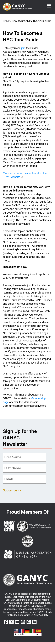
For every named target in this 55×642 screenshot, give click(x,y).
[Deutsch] (27, 631)
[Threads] (29, 621)
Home (6, 21)
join (23, 48)
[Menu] (49, 6)
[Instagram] (23, 621)
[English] (16, 631)
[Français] (21, 631)
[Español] (38, 631)
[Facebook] (6, 621)
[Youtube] (17, 621)
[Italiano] (32, 631)
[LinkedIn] (34, 621)
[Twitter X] (11, 621)
